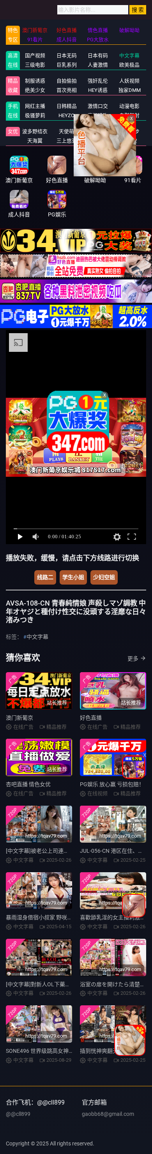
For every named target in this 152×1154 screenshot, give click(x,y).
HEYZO (66, 115)
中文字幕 (129, 55)
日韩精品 (67, 106)
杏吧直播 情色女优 (28, 784)
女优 (13, 131)
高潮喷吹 (98, 115)
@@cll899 (18, 1114)
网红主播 (35, 106)
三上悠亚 (67, 141)
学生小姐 (73, 577)
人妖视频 (129, 81)
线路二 (45, 577)
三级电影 (35, 65)
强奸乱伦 (98, 81)
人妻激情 (98, 65)
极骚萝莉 (35, 115)
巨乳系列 (67, 65)
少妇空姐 (104, 577)
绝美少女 (35, 90)
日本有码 (98, 55)
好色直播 (91, 718)
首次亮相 (67, 90)
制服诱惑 (35, 81)
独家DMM (129, 90)
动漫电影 (129, 106)
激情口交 (98, 106)
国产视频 (35, 55)
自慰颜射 (129, 115)
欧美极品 (129, 65)
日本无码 (67, 55)
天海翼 (34, 141)
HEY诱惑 (98, 90)
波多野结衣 (35, 131)
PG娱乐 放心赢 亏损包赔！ (112, 784)
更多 (132, 658)
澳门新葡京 (19, 718)
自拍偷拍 (67, 81)
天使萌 (66, 131)
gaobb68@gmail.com (108, 1114)
